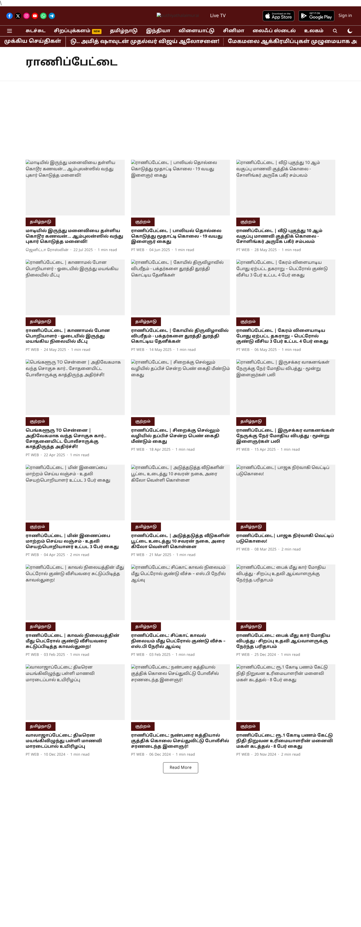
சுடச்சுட (35, 31)
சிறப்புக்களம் (72, 31)
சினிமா (233, 31)
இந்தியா (158, 31)
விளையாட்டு (197, 31)
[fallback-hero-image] (75, 187)
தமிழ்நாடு (124, 31)
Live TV (218, 16)
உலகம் (313, 31)
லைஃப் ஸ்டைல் (274, 31)
